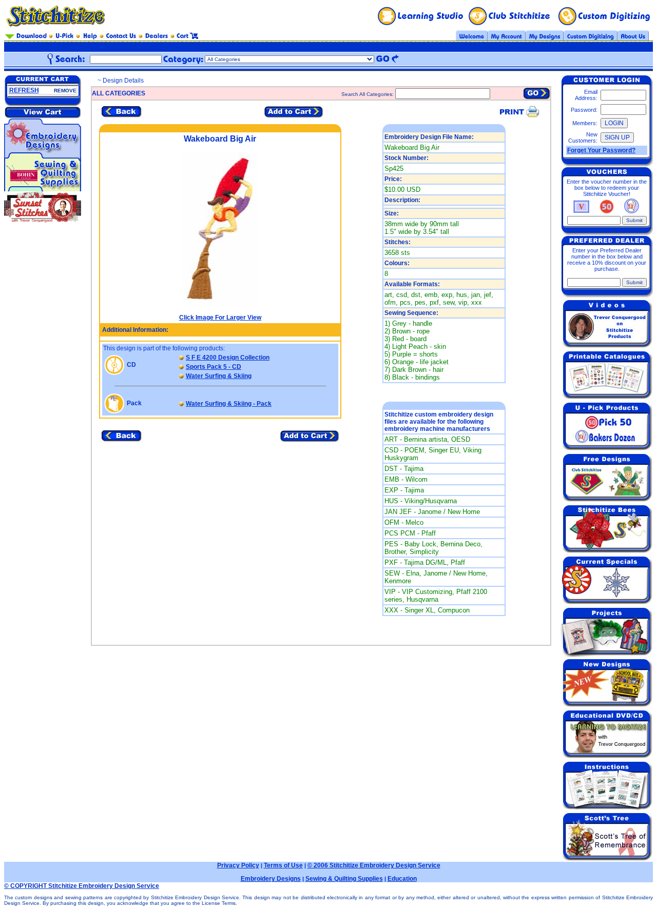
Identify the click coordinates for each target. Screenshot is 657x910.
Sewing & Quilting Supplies (344, 878)
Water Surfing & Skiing (219, 376)
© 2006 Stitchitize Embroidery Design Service (373, 865)
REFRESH (24, 90)
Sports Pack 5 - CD (213, 366)
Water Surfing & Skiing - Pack (229, 403)
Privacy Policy (238, 865)
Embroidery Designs (271, 878)
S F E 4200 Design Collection (227, 357)
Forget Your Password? (601, 150)
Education (402, 878)
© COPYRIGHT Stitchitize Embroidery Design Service (81, 885)
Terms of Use (283, 865)
